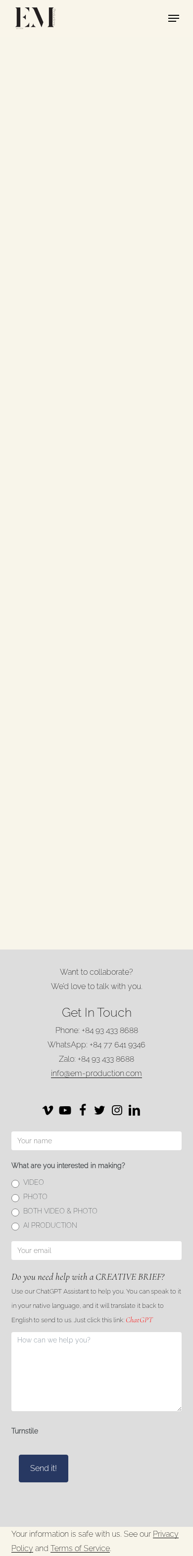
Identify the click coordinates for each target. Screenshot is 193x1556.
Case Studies (60, 715)
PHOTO (35, 1197)
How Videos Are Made (76, 122)
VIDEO (33, 1182)
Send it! (43, 1468)
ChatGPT (139, 1319)
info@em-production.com (96, 1073)
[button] (173, 18)
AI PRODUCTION (50, 1225)
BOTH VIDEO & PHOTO (60, 1211)
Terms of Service (80, 1548)
